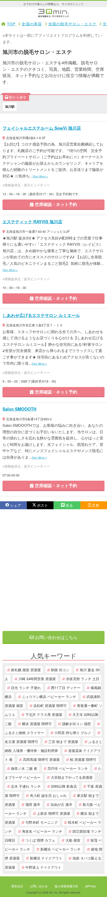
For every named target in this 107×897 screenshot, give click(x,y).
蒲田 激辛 (32, 804)
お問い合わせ (39, 886)
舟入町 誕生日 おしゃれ (48, 795)
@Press (90, 886)
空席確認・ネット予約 (55, 204)
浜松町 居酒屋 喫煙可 (50, 705)
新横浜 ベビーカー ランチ (60, 849)
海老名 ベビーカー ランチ (42, 831)
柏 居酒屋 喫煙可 (83, 759)
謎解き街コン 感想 (76, 723)
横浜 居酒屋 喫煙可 (37, 723)
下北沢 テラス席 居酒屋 (43, 714)
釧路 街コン (60, 669)
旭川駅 (10, 106)
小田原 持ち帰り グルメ (72, 732)
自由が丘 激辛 (61, 804)
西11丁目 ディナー (65, 687)
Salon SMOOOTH (19, 409)
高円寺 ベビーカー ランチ (68, 768)
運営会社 (17, 886)
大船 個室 (72, 840)
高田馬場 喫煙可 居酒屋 (41, 759)
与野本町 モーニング (41, 822)
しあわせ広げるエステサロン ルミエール (41, 315)
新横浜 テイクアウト (46, 857)
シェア (15, 505)
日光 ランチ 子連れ (26, 687)
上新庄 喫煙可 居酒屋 (53, 813)
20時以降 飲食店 (64, 786)
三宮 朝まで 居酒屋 (63, 741)
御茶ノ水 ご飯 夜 (24, 768)
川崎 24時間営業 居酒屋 (37, 678)
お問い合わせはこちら (55, 637)
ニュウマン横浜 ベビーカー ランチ (49, 696)
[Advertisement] (53, 570)
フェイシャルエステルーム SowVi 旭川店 (41, 128)
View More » (40, 176)
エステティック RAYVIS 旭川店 (32, 222)
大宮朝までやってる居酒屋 (72, 777)
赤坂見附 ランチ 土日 (82, 678)
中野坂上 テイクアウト (43, 867)
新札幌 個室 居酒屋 (26, 669)
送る (69, 505)
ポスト (42, 505)
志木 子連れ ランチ (26, 786)
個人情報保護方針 (66, 886)
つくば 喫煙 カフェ (40, 840)
